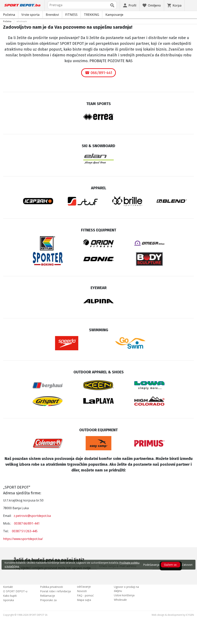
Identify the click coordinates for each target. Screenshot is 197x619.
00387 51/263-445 (25, 531)
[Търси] (112, 5)
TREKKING (91, 15)
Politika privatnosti (51, 587)
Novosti (82, 591)
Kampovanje (114, 15)
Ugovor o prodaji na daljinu (126, 589)
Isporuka (8, 600)
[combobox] (82, 5)
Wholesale (120, 599)
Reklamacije (47, 595)
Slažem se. (170, 564)
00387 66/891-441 (27, 523)
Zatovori (187, 564)
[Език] (191, 5)
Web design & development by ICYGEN (173, 614)
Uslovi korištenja (124, 595)
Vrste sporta (30, 15)
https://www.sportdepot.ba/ (23, 539)
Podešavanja (151, 564)
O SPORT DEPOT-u (15, 591)
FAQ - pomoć (85, 595)
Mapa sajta (84, 600)
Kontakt (8, 587)
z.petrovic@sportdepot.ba (32, 516)
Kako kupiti (10, 595)
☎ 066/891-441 (98, 72)
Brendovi (52, 15)
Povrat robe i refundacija (55, 591)
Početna (9, 15)
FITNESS (71, 15)
